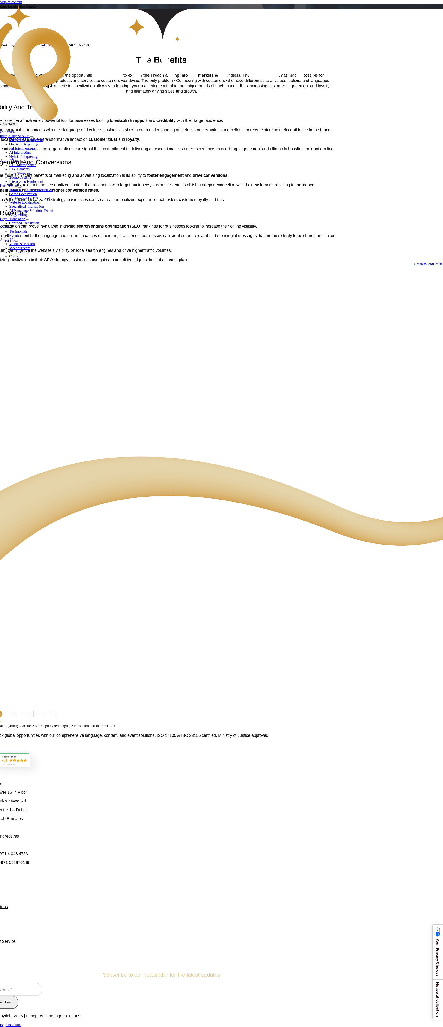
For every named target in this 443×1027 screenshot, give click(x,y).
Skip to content (11, 2)
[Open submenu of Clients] (12, 228)
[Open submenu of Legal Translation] (27, 220)
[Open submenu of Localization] (20, 187)
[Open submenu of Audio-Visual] (21, 162)
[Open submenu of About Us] (16, 241)
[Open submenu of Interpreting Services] (32, 137)
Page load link (10, 1025)
